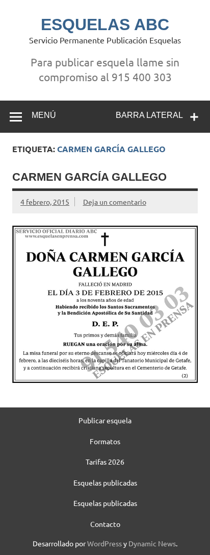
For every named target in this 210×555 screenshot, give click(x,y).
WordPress (104, 543)
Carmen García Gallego (89, 177)
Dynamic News (152, 543)
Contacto (105, 523)
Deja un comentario (114, 201)
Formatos (105, 441)
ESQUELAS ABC (105, 24)
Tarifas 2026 (105, 461)
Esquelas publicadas (105, 482)
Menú (44, 115)
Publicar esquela (105, 420)
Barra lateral (149, 115)
